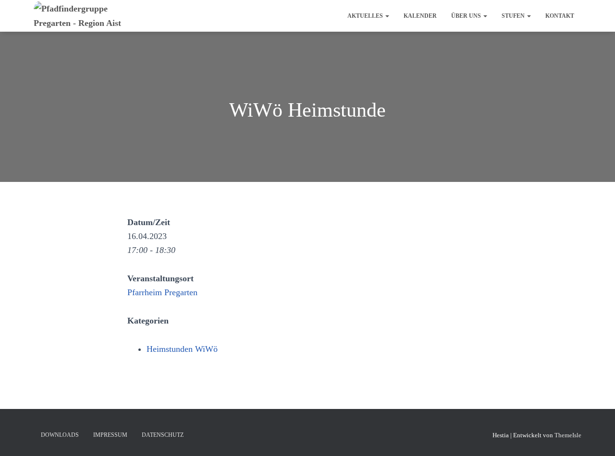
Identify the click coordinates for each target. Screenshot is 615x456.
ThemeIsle (567, 435)
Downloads (60, 435)
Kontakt (559, 15)
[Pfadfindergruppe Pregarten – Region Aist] (90, 15)
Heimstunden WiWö (182, 349)
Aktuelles (365, 15)
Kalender (420, 15)
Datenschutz (163, 435)
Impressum (110, 435)
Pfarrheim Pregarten (162, 292)
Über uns (466, 15)
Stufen (514, 15)
